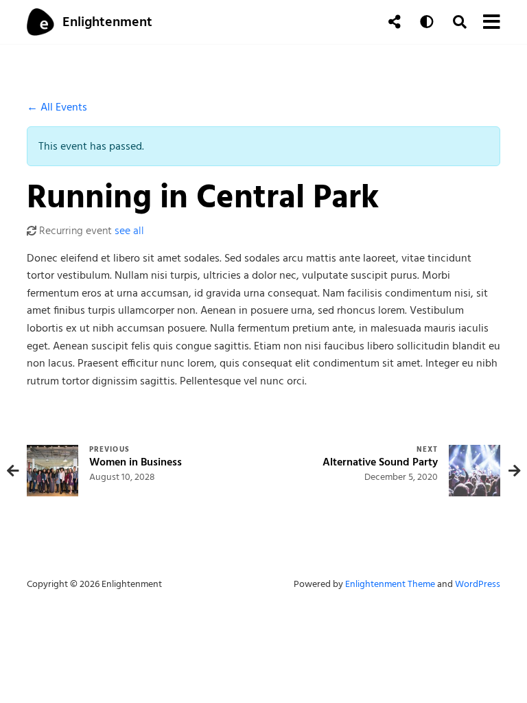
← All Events (57, 107)
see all (129, 230)
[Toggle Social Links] (394, 22)
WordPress (477, 583)
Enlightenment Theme (390, 583)
